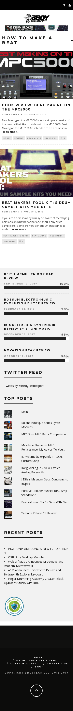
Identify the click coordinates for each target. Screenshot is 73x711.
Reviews (18, 138)
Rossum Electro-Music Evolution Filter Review (30, 301)
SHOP (39, 666)
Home (38, 657)
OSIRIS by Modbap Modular (26, 557)
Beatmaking (39, 236)
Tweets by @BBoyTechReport (24, 386)
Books (7, 138)
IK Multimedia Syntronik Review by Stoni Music (30, 326)
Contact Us (57, 663)
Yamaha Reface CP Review (39, 513)
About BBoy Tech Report (39, 660)
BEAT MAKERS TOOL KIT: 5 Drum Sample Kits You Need (36, 205)
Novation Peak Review (27, 350)
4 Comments (57, 236)
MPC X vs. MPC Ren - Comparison (43, 434)
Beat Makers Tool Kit (15, 236)
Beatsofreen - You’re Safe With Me (44, 502)
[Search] (64, 5)
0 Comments (34, 138)
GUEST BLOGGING (24, 663)
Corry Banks (10, 114)
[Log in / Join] (70, 5)
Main (24, 412)
